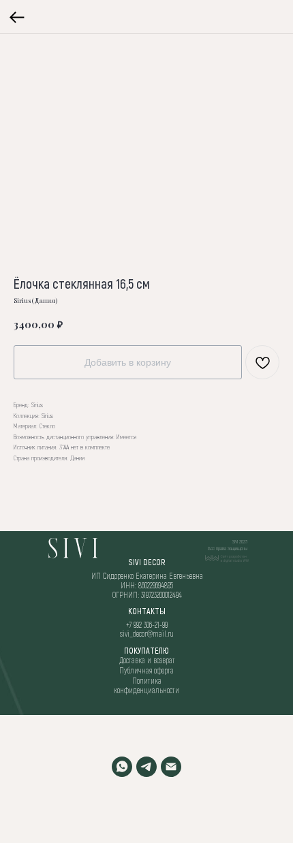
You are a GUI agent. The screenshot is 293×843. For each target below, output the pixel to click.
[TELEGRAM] (146, 767)
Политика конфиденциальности (146, 685)
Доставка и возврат (147, 660)
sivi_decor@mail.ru (147, 633)
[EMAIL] (171, 767)
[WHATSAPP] (122, 767)
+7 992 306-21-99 (147, 624)
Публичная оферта (146, 670)
